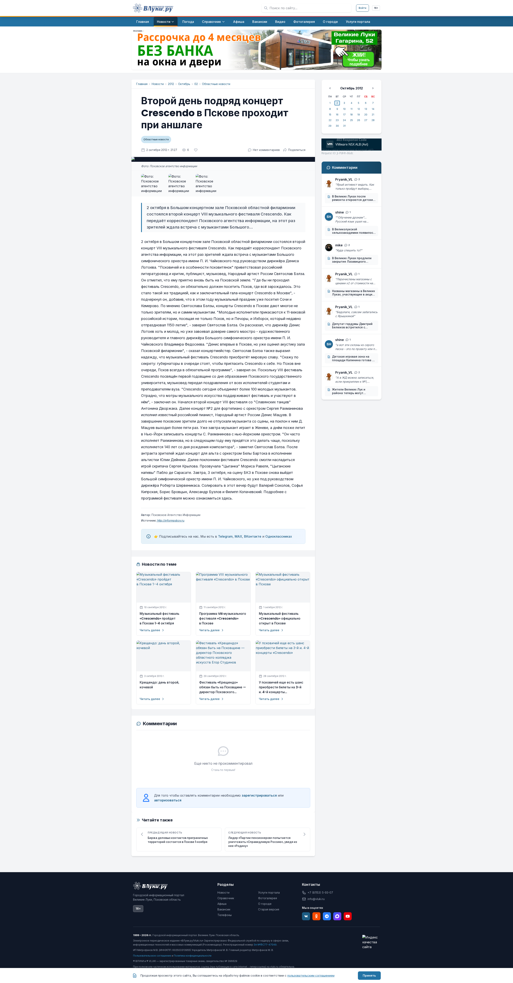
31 (344, 125)
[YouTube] (348, 916)
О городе (265, 903)
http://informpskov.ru (170, 520)
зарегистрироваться (259, 795)
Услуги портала (269, 892)
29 (329, 125)
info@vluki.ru (316, 899)
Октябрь (184, 84)
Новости (158, 84)
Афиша (221, 903)
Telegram (225, 536)
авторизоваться (167, 800)
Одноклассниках (278, 536)
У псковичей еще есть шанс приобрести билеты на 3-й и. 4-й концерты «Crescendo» (281, 687)
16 (337, 114)
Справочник (225, 898)
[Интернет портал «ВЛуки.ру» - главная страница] (153, 8)
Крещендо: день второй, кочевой (159, 685)
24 (344, 120)
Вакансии (223, 909)
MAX (238, 536)
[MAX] (337, 916)
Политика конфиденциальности (192, 955)
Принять (369, 975)
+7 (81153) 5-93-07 (320, 892)
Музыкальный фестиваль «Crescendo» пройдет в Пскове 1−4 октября (159, 618)
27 (365, 120)
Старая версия (268, 909)
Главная (141, 84)
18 (351, 114)
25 (351, 120)
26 (358, 120)
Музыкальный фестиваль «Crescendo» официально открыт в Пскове (279, 618)
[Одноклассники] (316, 916)
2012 (171, 84)
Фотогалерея (267, 898)
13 (366, 108)
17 (344, 114)
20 (365, 114)
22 (330, 120)
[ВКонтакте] (306, 916)
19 (358, 114)
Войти (362, 7)
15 (330, 114)
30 (337, 125)
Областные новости (216, 84)
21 (373, 114)
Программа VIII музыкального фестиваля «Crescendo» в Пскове (222, 618)
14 (373, 108)
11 (351, 108)
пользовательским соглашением (310, 975)
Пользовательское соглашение (152, 955)
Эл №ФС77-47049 (265, 944)
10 (344, 108)
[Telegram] (327, 916)
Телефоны (224, 915)
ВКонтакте (252, 536)
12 (358, 108)
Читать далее (150, 630)
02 (196, 84)
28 (373, 120)
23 (337, 120)
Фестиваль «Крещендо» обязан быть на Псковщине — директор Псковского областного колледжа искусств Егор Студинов (222, 687)
